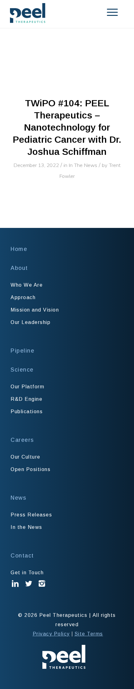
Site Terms (88, 633)
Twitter (28, 588)
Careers (22, 440)
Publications (27, 411)
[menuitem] (104, 12)
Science (22, 370)
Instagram (42, 588)
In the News (26, 527)
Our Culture (26, 457)
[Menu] (104, 12)
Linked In (15, 588)
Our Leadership (30, 322)
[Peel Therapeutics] (55, 13)
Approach (23, 297)
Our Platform (27, 386)
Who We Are (27, 285)
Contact (22, 556)
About (19, 268)
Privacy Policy (51, 633)
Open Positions (30, 469)
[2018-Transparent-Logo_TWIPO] (67, 66)
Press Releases (31, 514)
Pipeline (22, 351)
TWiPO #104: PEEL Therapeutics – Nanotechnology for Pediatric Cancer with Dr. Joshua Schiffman (67, 127)
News (18, 498)
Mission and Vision (35, 309)
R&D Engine (26, 399)
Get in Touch (27, 572)
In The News (83, 165)
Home (19, 249)
